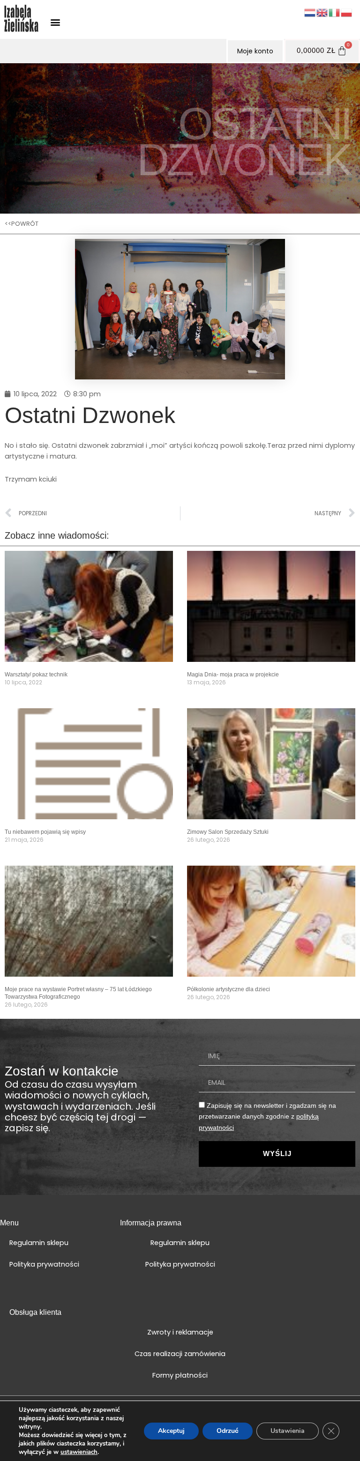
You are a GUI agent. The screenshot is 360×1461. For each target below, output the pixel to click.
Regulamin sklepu (38, 1242)
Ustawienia (287, 1430)
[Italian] (335, 12)
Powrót (24, 223)
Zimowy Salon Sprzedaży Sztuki (228, 832)
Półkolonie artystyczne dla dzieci (228, 989)
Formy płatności (180, 1375)
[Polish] (347, 12)
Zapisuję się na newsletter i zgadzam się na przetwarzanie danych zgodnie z (267, 1116)
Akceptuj (171, 1430)
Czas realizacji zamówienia (180, 1353)
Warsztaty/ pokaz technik (36, 674)
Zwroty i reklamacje (180, 1332)
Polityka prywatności (44, 1264)
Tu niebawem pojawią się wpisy (45, 832)
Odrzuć (228, 1430)
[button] (55, 22)
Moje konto (255, 51)
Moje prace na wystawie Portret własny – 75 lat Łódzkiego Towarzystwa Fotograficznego (78, 993)
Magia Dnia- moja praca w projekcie (233, 674)
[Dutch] (310, 12)
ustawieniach (79, 1452)
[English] (322, 12)
